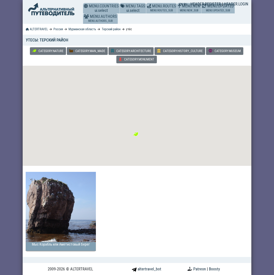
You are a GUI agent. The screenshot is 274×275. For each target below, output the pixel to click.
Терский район (111, 29)
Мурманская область (82, 29)
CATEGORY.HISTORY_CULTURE (182, 51)
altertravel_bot (149, 269)
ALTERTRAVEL (38, 29)
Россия (58, 29)
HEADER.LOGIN (236, 4)
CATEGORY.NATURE (50, 51)
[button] (86, 16)
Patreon (200, 269)
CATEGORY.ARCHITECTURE (133, 51)
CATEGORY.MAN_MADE (90, 51)
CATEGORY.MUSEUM (227, 51)
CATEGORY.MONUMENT (138, 59)
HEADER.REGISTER (206, 4)
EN (181, 4)
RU (185, 4)
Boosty (214, 269)
